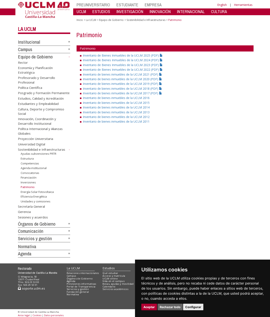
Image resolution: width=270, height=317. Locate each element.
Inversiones (28, 182)
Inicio (80, 20)
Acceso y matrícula (114, 275)
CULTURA (219, 11)
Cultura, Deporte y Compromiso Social (41, 111)
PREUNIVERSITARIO (93, 5)
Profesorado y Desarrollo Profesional (36, 80)
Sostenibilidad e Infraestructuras (41, 149)
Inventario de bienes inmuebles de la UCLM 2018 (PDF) (121, 89)
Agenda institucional (34, 168)
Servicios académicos (115, 289)
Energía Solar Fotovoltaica (37, 192)
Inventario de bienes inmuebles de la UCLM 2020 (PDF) (121, 79)
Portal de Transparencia (81, 286)
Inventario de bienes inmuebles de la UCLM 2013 (116, 112)
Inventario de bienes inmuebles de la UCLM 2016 (116, 98)
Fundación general (78, 291)
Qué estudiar (110, 273)
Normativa (27, 246)
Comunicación (30, 231)
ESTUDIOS (101, 11)
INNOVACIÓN (160, 11)
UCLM (81, 11)
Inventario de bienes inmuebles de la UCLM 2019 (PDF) (121, 84)
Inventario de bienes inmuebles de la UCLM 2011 (116, 121)
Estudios (109, 268)
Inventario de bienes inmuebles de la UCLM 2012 (116, 117)
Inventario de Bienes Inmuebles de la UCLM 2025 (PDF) (121, 55)
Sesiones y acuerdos (33, 217)
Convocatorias (30, 173)
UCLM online (110, 278)
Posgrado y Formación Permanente (44, 93)
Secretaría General (31, 206)
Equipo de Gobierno (35, 57)
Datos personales (53, 315)
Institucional (29, 42)
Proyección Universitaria (35, 139)
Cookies (36, 315)
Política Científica (30, 87)
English (222, 5)
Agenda (24, 254)
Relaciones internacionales (83, 273)
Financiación (28, 177)
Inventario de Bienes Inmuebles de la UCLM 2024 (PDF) (121, 60)
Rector (23, 62)
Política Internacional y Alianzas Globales (40, 131)
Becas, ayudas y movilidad (118, 283)
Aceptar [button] (149, 307)
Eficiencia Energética (34, 196)
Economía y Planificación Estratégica (35, 70)
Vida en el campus (113, 281)
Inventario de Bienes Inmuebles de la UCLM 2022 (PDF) (121, 70)
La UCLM (27, 29)
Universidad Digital (31, 144)
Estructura (27, 158)
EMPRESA (153, 5)
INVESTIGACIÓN (129, 11)
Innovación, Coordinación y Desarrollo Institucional (37, 121)
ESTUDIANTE (127, 5)
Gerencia (24, 212)
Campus (25, 49)
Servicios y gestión (35, 238)
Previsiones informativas (81, 283)
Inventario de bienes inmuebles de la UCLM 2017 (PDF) (121, 93)
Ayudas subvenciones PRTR (38, 154)
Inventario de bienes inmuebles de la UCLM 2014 (116, 107)
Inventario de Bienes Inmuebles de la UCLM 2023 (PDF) (121, 65)
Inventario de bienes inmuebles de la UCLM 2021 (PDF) (121, 74)
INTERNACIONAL (191, 11)
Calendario (109, 286)
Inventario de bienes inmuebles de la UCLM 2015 (116, 103)
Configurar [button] (193, 307)
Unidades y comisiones (35, 201)
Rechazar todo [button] (170, 307)
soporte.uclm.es (33, 288)
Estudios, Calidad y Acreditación (41, 98)
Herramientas (243, 5)
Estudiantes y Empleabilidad (38, 104)
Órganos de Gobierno (36, 224)
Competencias (30, 163)
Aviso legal (24, 315)
